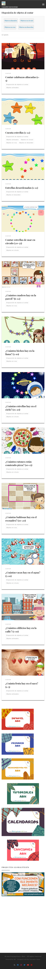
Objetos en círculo (26, 20)
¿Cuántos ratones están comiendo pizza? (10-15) (18, 463)
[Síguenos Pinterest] (31, 965)
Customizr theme (35, 959)
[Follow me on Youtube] (28, 965)
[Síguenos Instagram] (21, 965)
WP (15, 959)
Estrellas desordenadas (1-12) (21, 187)
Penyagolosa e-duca (17, 956)
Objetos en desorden (26, 27)
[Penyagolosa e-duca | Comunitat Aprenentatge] (3, 3)
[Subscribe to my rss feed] (14, 965)
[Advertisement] (23, 922)
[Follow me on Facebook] (18, 965)
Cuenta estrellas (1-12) (17, 132)
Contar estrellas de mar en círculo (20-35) (20, 241)
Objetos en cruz (10, 27)
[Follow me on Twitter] (24, 965)
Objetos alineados (10, 20)
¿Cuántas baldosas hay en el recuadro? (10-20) (21, 518)
